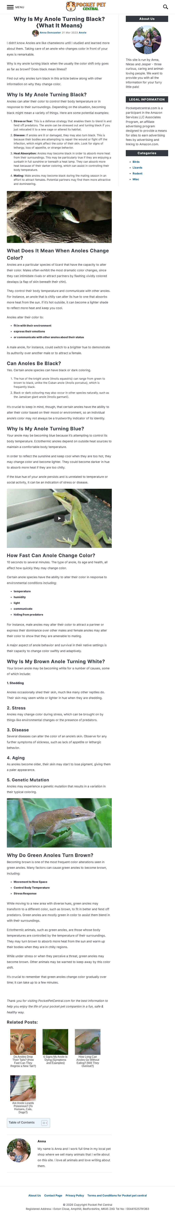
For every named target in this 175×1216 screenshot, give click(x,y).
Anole (82, 32)
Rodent (137, 173)
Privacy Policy (75, 1195)
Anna (42, 1141)
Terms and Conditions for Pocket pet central (117, 1195)
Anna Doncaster (50, 32)
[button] (41, 1123)
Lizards (137, 167)
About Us (34, 1195)
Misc (136, 179)
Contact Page (53, 1195)
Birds (136, 161)
